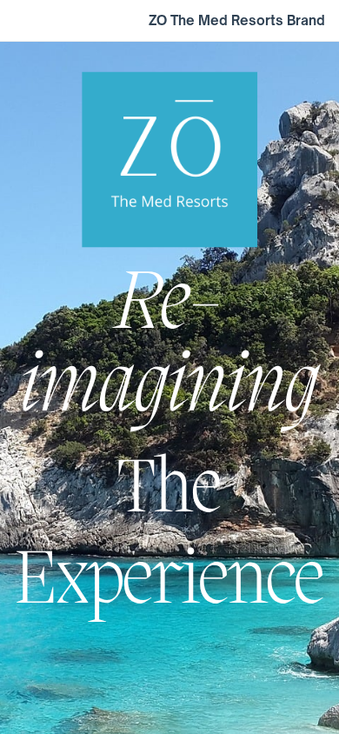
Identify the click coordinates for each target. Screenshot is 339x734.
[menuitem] (237, 21)
